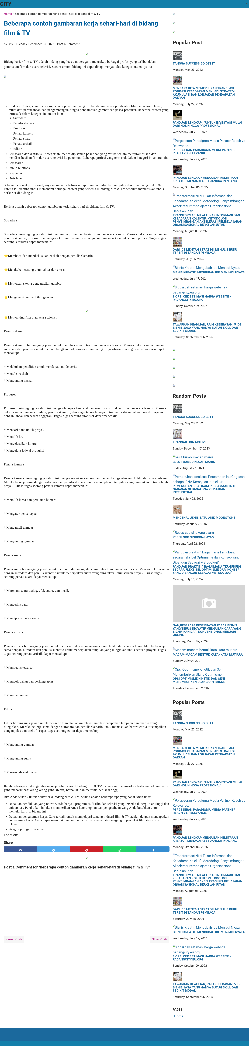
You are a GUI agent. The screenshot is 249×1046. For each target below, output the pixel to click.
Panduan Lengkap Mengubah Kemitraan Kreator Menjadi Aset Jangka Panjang (205, 179)
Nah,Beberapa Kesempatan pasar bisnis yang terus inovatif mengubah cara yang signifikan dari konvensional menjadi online (207, 630)
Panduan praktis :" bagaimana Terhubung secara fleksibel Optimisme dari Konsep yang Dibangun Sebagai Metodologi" (207, 569)
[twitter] (53, 849)
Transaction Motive (190, 442)
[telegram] (153, 849)
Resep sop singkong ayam (194, 537)
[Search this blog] (247, 3)
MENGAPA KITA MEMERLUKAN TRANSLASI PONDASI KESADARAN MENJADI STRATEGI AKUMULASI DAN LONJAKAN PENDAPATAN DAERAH (204, 93)
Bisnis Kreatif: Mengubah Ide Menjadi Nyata (209, 272)
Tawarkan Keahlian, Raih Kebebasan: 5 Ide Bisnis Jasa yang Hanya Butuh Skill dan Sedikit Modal (207, 327)
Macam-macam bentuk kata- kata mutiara (208, 654)
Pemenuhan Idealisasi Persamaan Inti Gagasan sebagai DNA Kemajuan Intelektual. (204, 489)
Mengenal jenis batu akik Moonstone (204, 517)
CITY (5, 4)
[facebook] (20, 849)
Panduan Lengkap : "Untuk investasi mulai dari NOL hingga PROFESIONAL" (207, 124)
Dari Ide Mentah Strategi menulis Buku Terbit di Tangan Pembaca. (205, 251)
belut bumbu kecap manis (194, 461)
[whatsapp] (119, 849)
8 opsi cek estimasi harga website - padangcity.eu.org (202, 298)
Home (178, 1016)
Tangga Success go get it (194, 63)
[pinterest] (86, 849)
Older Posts (160, 939)
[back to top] (243, 1040)
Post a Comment (68, 44)
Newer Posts (13, 939)
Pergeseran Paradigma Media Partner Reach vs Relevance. (204, 151)
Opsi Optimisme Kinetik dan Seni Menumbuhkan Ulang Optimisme (199, 680)
